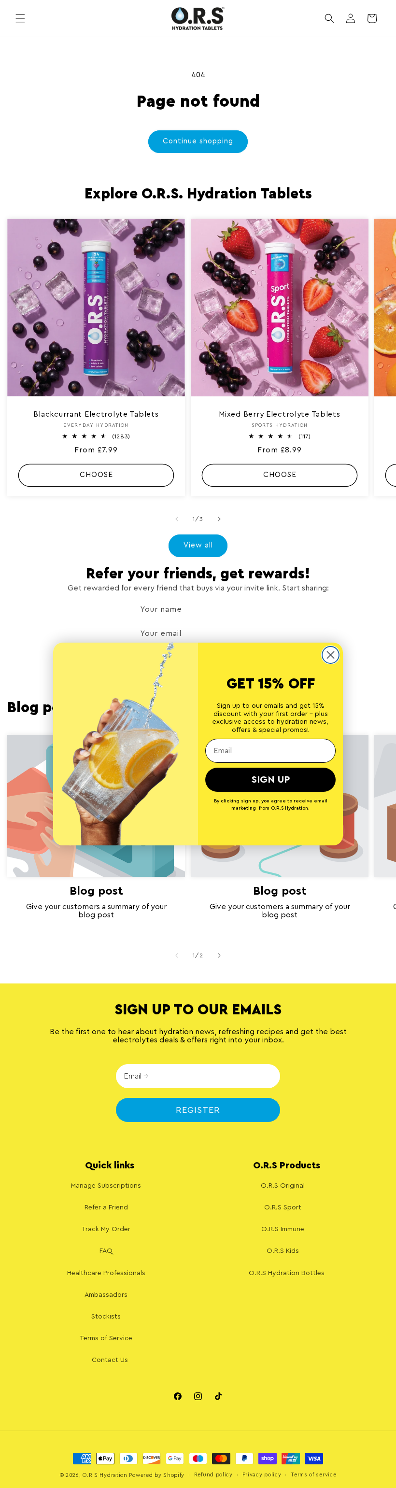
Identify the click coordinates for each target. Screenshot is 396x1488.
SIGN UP (271, 780)
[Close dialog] (330, 654)
